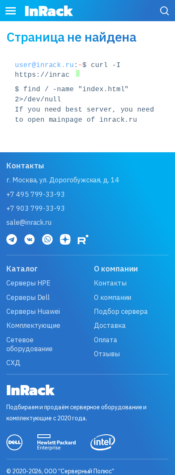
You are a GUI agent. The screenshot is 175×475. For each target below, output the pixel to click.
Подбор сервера (121, 311)
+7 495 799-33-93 (35, 194)
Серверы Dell (28, 297)
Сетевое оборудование (29, 344)
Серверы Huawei (33, 311)
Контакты (110, 283)
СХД (13, 362)
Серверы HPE (28, 283)
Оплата (105, 339)
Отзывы (107, 353)
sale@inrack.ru (28, 222)
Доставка (110, 325)
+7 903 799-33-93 (35, 208)
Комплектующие (33, 325)
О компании (112, 297)
